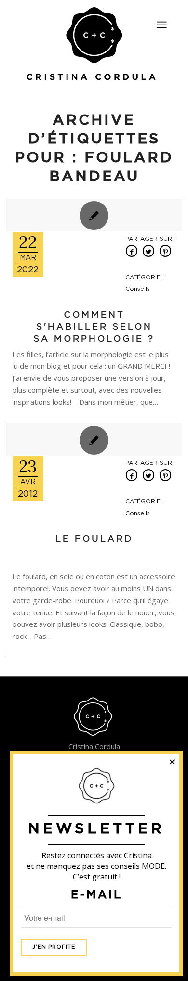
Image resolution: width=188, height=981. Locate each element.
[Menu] (161, 25)
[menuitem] (161, 20)
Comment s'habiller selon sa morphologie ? (94, 327)
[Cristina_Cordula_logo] (94, 44)
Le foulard (94, 539)
